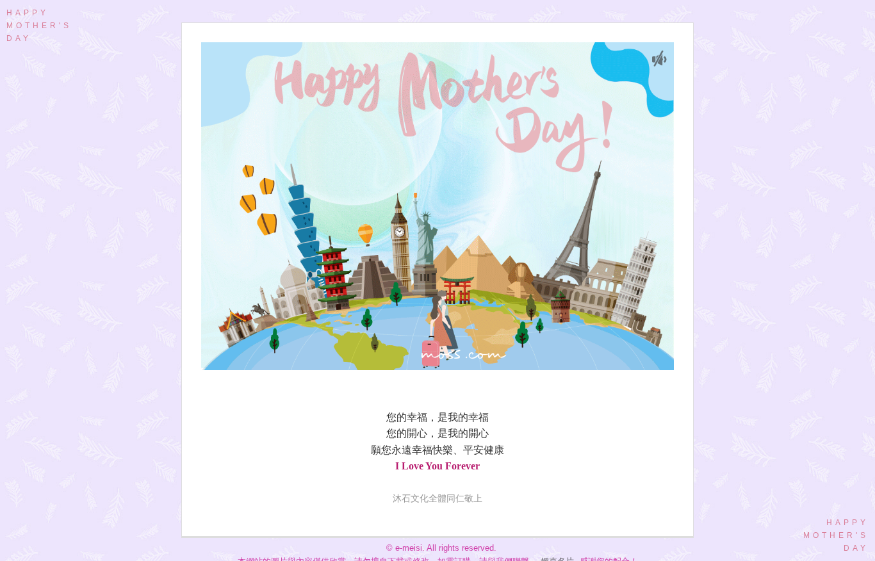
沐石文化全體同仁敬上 (437, 498)
